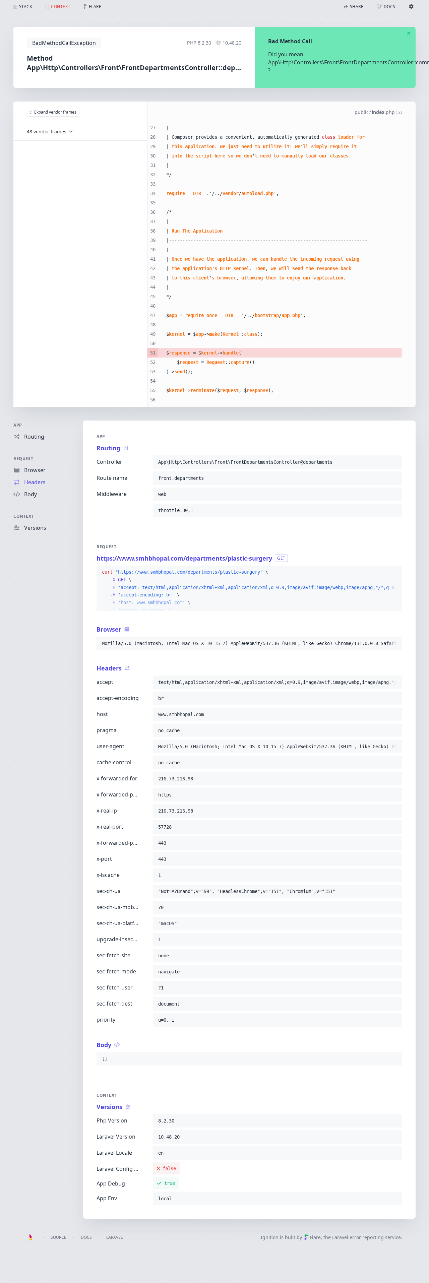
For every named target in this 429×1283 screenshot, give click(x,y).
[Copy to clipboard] (394, 462)
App (17, 425)
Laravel (114, 1237)
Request (23, 458)
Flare (315, 1237)
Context (23, 516)
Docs (86, 1237)
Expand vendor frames (55, 112)
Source (58, 1237)
